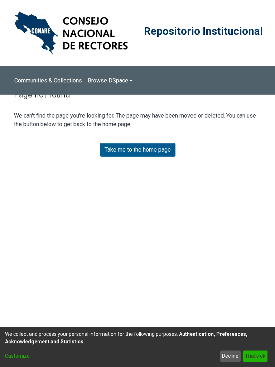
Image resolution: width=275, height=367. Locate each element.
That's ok (255, 356)
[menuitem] (110, 80)
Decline (230, 356)
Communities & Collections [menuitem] (48, 80)
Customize (17, 356)
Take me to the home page (138, 149)
